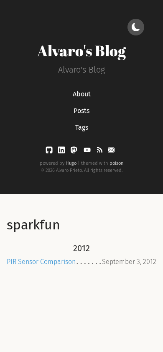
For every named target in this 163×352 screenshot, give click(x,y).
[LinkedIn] (62, 152)
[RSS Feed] (100, 152)
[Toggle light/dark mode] (135, 27)
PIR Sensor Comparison (41, 262)
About (82, 94)
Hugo (71, 163)
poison (117, 163)
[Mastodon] (74, 152)
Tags (81, 127)
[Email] (111, 152)
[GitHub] (50, 152)
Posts (81, 111)
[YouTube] (88, 152)
